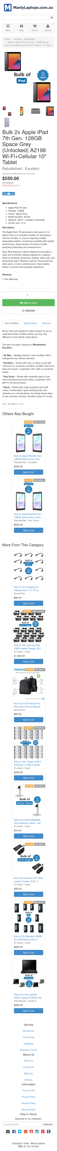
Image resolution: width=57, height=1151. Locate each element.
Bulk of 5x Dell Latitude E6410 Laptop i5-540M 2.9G (28, 996)
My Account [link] (28, 1030)
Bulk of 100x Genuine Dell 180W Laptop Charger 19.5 (27, 647)
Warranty (46, 323)
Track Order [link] (28, 1037)
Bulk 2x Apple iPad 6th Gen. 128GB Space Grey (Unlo (28, 457)
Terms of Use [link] (28, 1090)
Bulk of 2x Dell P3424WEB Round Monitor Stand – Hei (27, 821)
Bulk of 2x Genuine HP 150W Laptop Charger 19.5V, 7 (28, 879)
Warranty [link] (28, 1073)
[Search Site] (52, 17)
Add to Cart (29, 303)
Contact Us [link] (28, 1066)
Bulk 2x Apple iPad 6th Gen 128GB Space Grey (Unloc (27, 515)
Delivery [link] (28, 1079)
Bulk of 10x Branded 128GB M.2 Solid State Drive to (28, 938)
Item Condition (12, 323)
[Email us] (8, 1131)
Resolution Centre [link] (28, 1049)
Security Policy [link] (29, 1103)
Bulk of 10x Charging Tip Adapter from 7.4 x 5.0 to (26, 588)
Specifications (30, 323)
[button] (28, 310)
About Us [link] (28, 1060)
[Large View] (7, 111)
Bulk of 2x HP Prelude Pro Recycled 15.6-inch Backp (27, 705)
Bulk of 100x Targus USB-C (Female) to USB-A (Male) (27, 763)
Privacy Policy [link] (28, 1096)
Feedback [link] (28, 1043)
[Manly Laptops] (28, 5)
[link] (14, 1131)
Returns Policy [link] (28, 1109)
